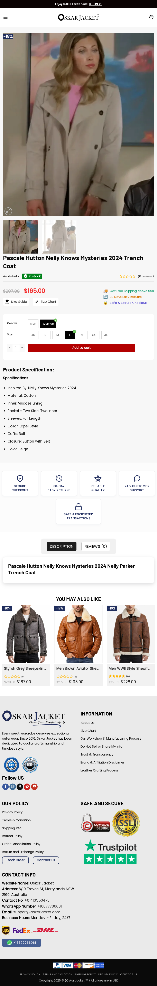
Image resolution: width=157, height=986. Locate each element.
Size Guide (18, 302)
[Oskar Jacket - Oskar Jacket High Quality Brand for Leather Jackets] (78, 17)
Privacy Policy (30, 974)
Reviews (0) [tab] (96, 546)
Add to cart (81, 347)
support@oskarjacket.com (36, 912)
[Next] (145, 124)
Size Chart (48, 302)
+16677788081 (49, 906)
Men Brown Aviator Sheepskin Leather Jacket (78, 668)
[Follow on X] (20, 787)
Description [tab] (62, 546)
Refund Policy (108, 974)
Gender (12, 323)
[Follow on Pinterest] (27, 787)
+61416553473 (36, 900)
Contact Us (128, 974)
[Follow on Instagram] (12, 787)
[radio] (33, 324)
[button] (5, 17)
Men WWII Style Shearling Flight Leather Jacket (130, 668)
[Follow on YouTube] (34, 787)
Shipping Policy (85, 974)
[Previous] (11, 124)
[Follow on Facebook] (5, 787)
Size (9, 334)
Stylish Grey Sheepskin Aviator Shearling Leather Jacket (25, 668)
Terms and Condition (57, 974)
